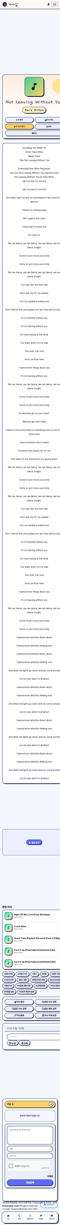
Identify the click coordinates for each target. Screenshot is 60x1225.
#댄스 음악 (23, 980)
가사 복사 (20, 1002)
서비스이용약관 (24, 1202)
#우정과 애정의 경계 (26, 992)
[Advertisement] (30, 42)
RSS (36, 1209)
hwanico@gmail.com (21, 1209)
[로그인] (48, 4)
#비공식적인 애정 (38, 980)
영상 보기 (35, 842)
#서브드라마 (9, 980)
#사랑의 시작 (22, 974)
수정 (14, 1043)
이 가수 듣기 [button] (20, 126)
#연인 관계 (8, 974)
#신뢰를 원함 (40, 986)
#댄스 (34, 974)
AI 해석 (20, 120)
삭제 (25, 1043)
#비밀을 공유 (9, 992)
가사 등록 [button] (20, 1015)
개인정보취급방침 (9, 1202)
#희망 (44, 974)
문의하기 (51, 1204)
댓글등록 (30, 1182)
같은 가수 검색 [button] (20, 1008)
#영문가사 (8, 986)
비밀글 (50, 1176)
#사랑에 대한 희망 (23, 986)
